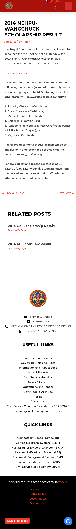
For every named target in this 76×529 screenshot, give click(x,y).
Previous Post (13, 193)
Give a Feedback (17, 521)
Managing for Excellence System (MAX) (38, 448)
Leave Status (38, 499)
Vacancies (38, 401)
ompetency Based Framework (38, 438)
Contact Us (37, 503)
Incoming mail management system (38, 411)
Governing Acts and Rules (38, 363)
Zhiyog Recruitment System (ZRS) (38, 462)
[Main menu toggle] (68, 6)
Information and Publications (38, 368)
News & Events (38, 382)
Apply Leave (38, 494)
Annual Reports (38, 372)
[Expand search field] (55, 8)
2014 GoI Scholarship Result (31, 226)
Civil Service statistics (38, 377)
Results (11, 42)
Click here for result (17, 73)
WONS (63, 482)
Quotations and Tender (38, 387)
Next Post (65, 193)
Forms (38, 397)
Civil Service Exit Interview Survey (38, 467)
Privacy (34, 489)
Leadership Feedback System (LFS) (38, 452)
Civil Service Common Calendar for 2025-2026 (38, 406)
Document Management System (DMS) (38, 457)
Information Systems (38, 358)
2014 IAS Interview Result (29, 244)
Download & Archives (38, 392)
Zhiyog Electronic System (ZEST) (38, 443)
